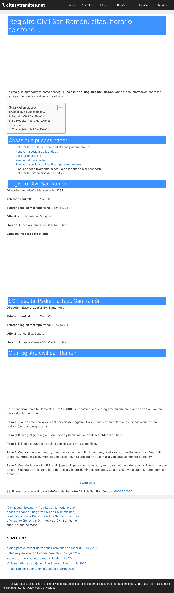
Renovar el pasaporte (30, 160)
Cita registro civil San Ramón (30, 129)
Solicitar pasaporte (28, 155)
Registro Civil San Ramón (28, 116)
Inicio (71, 5)
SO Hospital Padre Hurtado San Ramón (32, 123)
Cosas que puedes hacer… (28, 111)
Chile (103, 5)
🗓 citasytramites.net (23, 5)
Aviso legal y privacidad (41, 587)
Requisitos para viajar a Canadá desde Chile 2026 (41, 558)
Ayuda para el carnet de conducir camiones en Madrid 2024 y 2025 (53, 548)
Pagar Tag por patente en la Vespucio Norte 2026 (41, 568)
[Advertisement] (87, 64)
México (162, 5)
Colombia (122, 5)
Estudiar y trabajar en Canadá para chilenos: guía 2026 (44, 553)
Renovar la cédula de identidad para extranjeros (48, 164)
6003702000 (123, 491)
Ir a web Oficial (87, 482)
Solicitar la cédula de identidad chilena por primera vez (53, 147)
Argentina (87, 5)
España (143, 5)
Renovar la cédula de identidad (36, 151)
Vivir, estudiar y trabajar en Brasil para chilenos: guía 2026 (46, 563)
